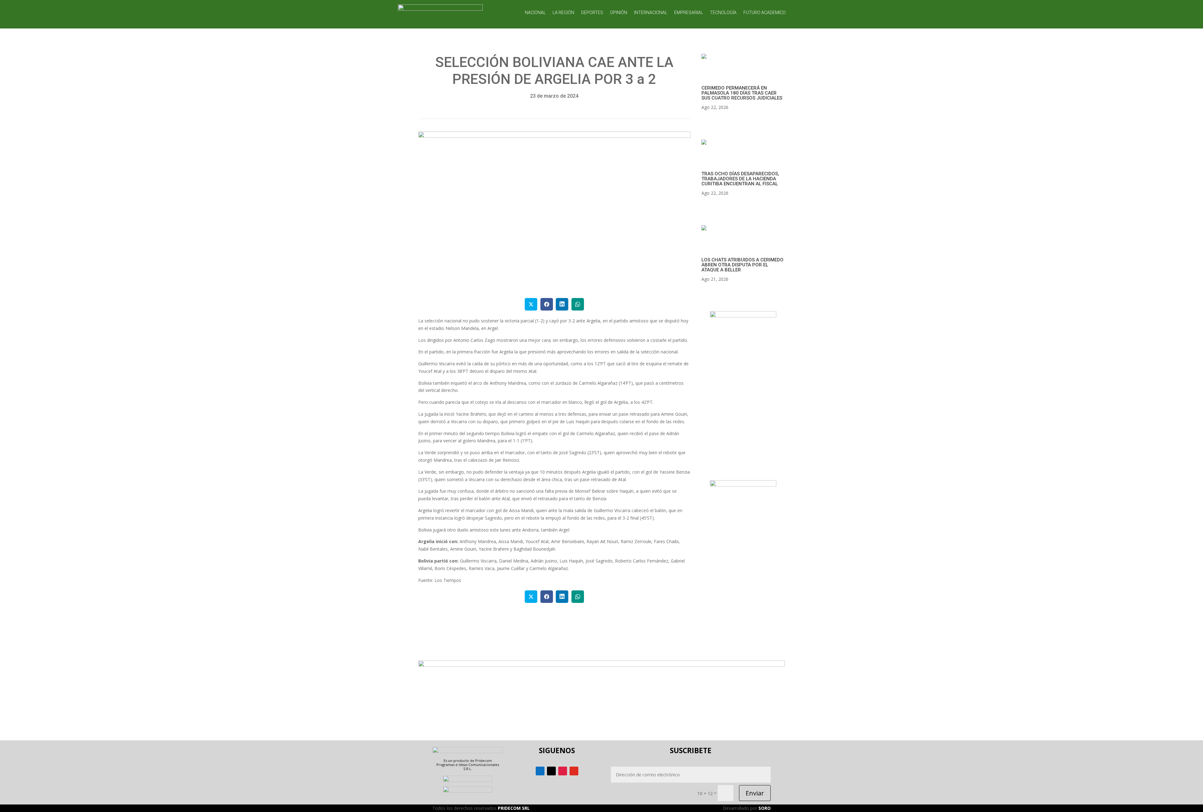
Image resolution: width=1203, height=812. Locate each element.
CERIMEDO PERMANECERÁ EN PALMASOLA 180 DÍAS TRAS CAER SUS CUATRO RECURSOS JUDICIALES (741, 93)
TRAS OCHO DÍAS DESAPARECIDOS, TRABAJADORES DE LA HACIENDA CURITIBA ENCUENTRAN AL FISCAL (740, 179)
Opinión (618, 12)
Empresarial (688, 12)
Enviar (755, 793)
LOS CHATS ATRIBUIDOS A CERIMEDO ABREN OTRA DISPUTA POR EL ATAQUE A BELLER (742, 265)
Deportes (592, 12)
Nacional (535, 12)
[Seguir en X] (551, 771)
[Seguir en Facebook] (540, 771)
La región (563, 12)
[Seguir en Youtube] (574, 771)
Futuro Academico (764, 12)
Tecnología (723, 12)
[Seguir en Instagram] (562, 771)
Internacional (650, 12)
